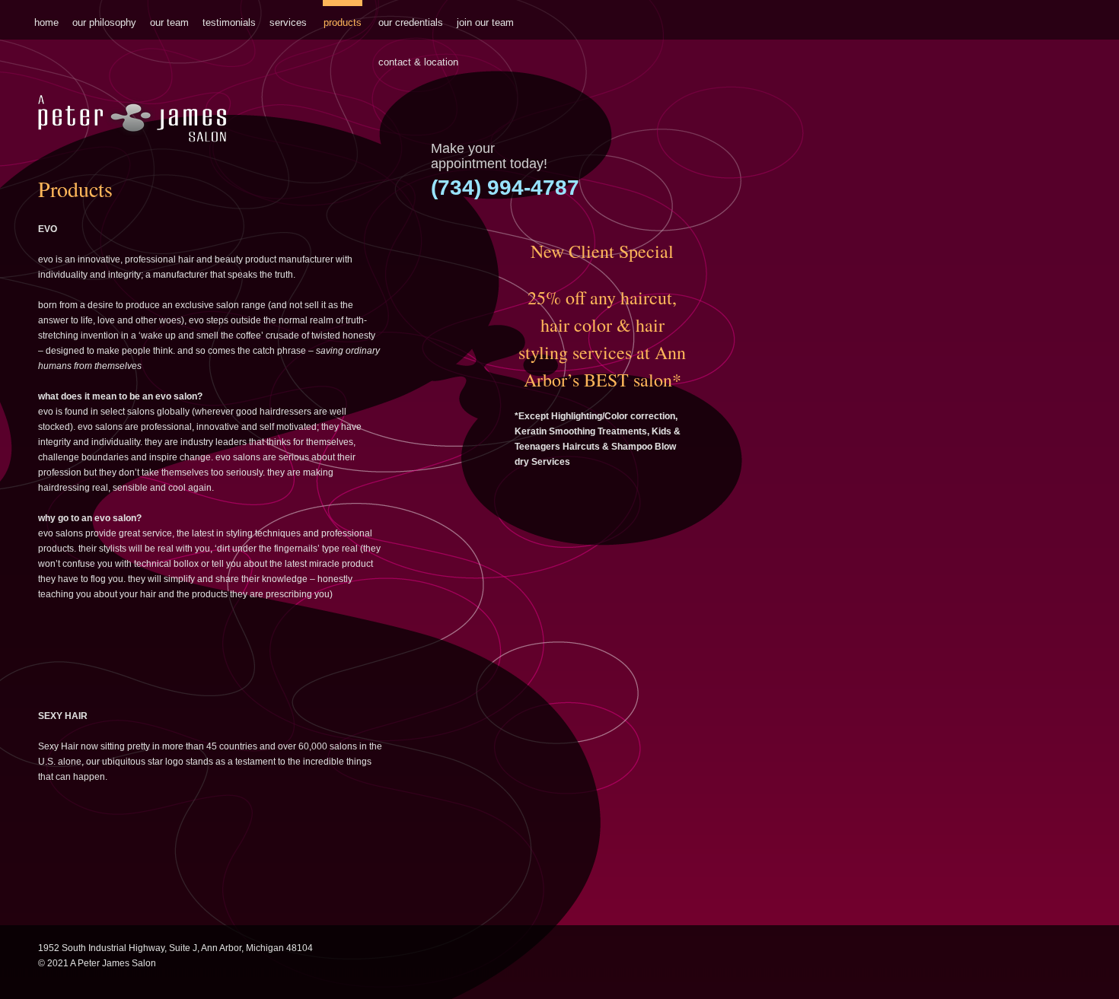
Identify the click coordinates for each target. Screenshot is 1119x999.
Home (46, 22)
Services (288, 22)
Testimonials (229, 22)
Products (343, 22)
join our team (485, 22)
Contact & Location (418, 62)
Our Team (169, 22)
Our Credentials (410, 22)
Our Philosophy (104, 22)
